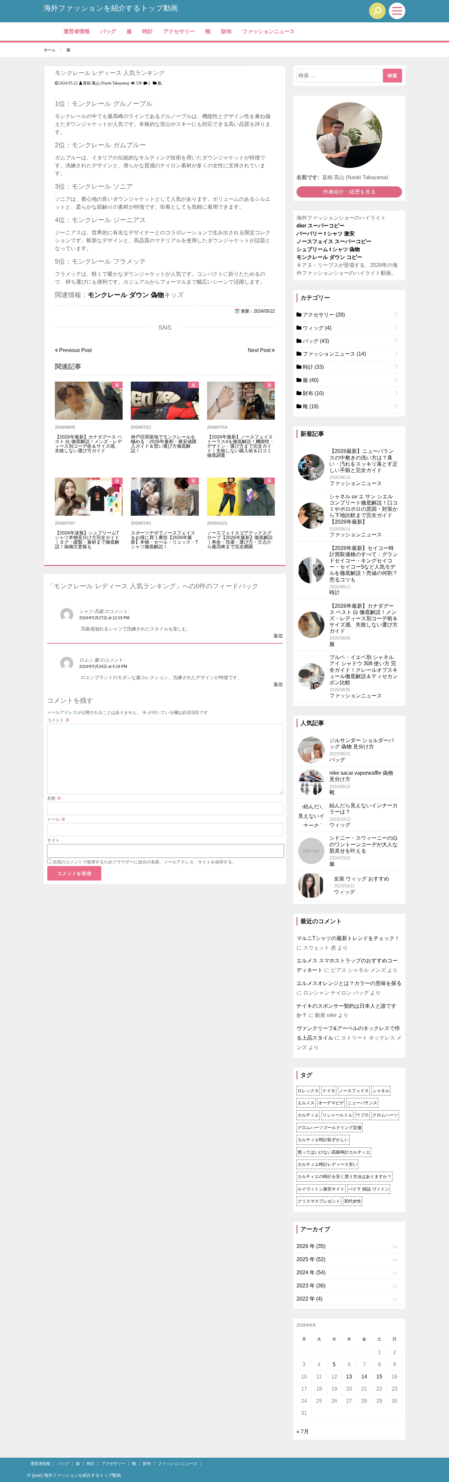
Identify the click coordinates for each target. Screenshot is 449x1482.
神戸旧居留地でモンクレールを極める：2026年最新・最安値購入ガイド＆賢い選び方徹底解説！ (164, 444)
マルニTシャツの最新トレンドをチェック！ (348, 938)
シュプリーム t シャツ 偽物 (328, 249)
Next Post (260, 350)
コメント (58, 719)
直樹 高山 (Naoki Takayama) (106, 83)
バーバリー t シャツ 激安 (325, 233)
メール (56, 819)
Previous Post (75, 350)
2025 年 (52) (310, 1259)
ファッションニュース (268, 31)
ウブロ (362, 1115)
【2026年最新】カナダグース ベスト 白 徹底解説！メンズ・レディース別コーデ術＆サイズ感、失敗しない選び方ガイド (88, 444)
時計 (147, 31)
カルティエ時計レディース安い (327, 1164)
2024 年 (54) (310, 1272)
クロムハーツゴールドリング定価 (329, 1127)
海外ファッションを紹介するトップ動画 (111, 8)
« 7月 (302, 1431)
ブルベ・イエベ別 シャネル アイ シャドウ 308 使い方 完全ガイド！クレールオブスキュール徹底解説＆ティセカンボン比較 (363, 669)
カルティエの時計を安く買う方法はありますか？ (344, 1176)
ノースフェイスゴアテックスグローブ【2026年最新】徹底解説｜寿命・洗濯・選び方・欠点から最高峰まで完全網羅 (240, 539)
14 (364, 1376)
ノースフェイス (354, 1090)
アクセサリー (179, 31)
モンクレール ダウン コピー (329, 257)
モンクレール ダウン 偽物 (126, 294)
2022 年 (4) (309, 1299)
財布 (226, 31)
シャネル (381, 1090)
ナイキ (328, 1090)
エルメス (306, 1102)
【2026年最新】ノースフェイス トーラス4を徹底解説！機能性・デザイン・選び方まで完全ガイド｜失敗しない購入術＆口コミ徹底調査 (240, 446)
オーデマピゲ (331, 1102)
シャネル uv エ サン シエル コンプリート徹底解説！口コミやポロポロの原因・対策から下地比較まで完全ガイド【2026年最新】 (363, 509)
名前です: (307, 177)
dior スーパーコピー (320, 225)
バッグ (108, 31)
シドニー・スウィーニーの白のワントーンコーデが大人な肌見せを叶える (363, 844)
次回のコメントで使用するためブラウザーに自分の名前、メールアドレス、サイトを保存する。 (144, 861)
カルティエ (308, 1115)
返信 (278, 635)
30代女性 (352, 1201)
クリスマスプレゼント (318, 1201)
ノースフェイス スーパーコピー (333, 241)
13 (349, 1376)
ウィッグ (316, 328)
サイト (53, 840)
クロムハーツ (385, 1115)
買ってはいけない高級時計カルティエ (333, 1152)
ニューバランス (362, 1102)
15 (379, 1376)
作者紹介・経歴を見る (349, 192)
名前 (54, 798)
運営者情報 (76, 31)
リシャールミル (337, 1115)
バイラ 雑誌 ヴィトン (368, 1189)
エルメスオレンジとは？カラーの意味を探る (349, 983)
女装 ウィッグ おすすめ (361, 879)
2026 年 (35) (310, 1246)
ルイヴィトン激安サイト (320, 1189)
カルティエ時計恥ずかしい (323, 1139)
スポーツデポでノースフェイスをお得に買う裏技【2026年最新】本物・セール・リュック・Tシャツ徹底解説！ (164, 539)
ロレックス (308, 1090)
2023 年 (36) (310, 1285)
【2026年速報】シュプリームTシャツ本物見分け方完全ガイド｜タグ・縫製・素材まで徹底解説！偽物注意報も (87, 539)
